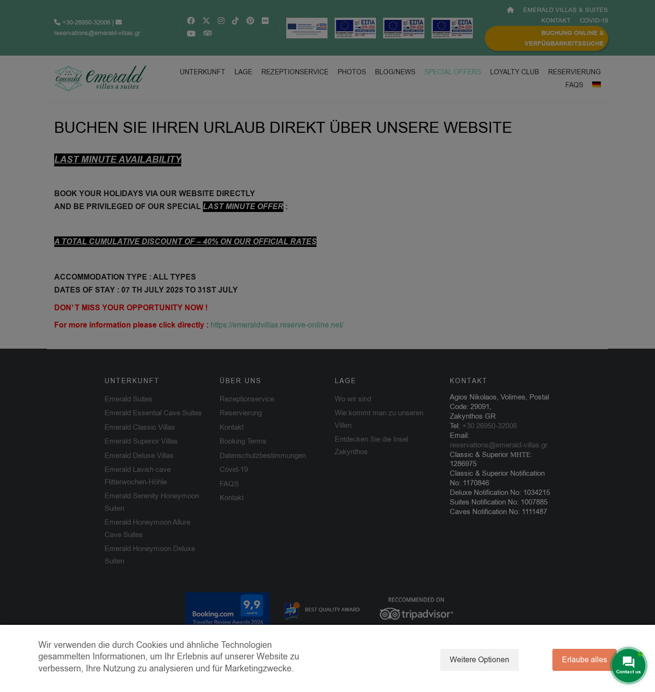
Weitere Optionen (479, 660)
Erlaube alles (584, 660)
